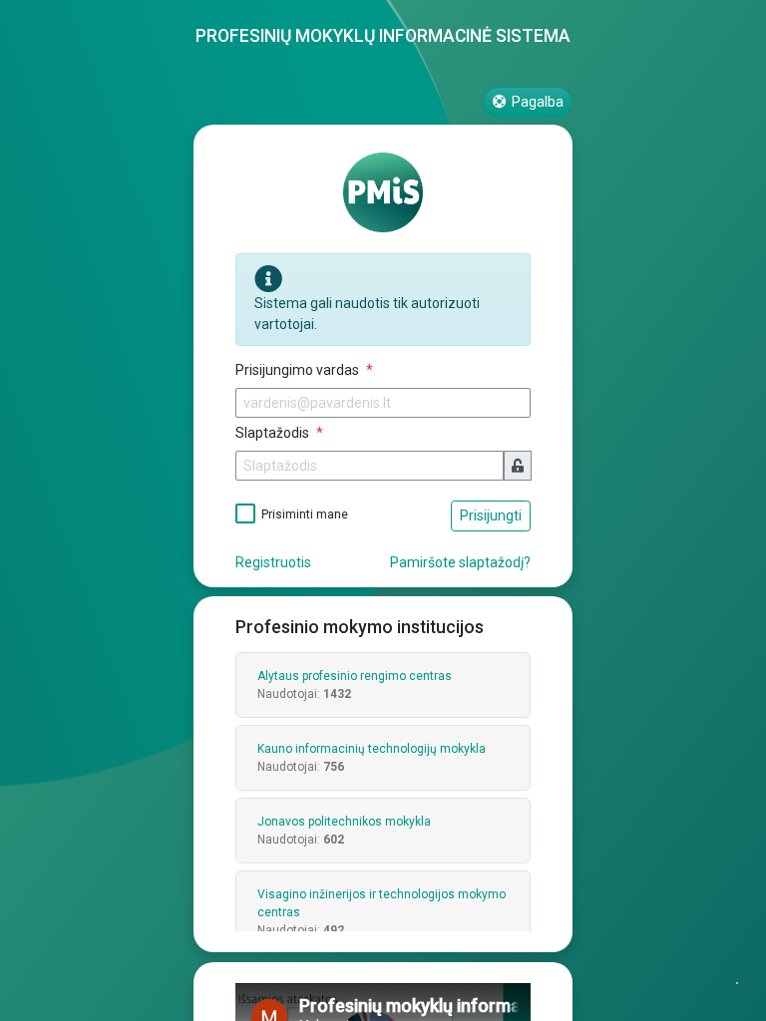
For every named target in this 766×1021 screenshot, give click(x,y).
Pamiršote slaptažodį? (460, 562)
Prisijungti (491, 515)
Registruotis (273, 562)
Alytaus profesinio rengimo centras (354, 676)
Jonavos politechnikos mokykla (344, 822)
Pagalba (536, 102)
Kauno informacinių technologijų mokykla (371, 749)
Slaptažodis (273, 433)
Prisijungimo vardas (298, 370)
